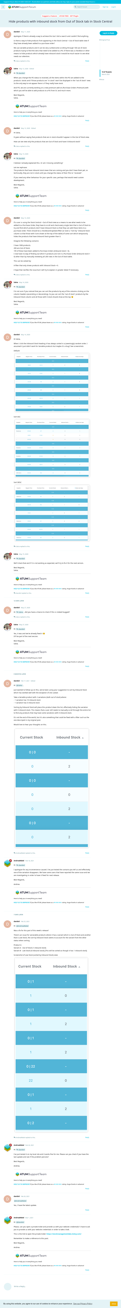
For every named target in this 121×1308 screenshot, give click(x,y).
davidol (22, 73)
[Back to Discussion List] (3, 7)
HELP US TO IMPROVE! (22, 116)
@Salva (19, 685)
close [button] (114, 1304)
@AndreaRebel (22, 926)
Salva (21, 612)
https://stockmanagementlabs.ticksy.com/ (63, 1234)
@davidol (20, 1222)
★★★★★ (58, 116)
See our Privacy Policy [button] (82, 1304)
